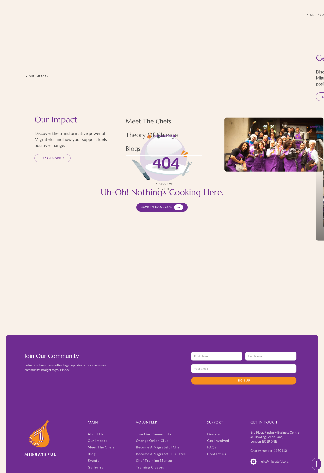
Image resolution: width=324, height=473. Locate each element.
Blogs (133, 148)
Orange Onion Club (152, 441)
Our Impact (37, 76)
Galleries (95, 467)
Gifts (166, 188)
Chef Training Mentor (154, 460)
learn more (51, 158)
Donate (213, 434)
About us (166, 183)
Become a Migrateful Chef (158, 447)
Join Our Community (153, 434)
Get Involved (218, 441)
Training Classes (150, 467)
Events (93, 460)
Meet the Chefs (148, 121)
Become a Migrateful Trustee (161, 454)
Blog (92, 454)
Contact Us (216, 454)
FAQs (211, 447)
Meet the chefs (101, 447)
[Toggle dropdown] (47, 76)
